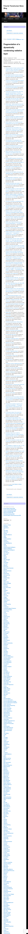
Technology (6, 920)
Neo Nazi (5, 802)
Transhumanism (7, 933)
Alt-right (5, 533)
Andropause (6, 541)
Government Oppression (8, 684)
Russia (5, 880)
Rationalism (6, 866)
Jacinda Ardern (7, 726)
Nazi (4, 801)
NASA (5, 795)
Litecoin (5, 749)
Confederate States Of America (10, 608)
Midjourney (6, 776)
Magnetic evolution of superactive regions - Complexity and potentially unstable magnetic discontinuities (14, 212)
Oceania (5, 820)
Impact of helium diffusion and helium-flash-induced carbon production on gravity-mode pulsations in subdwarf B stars (14, 477)
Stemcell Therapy (7, 912)
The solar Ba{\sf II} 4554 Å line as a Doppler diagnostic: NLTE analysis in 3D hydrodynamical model (15, 207)
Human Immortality (7, 708)
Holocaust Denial (7, 698)
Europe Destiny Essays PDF (9, 508)
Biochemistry (6, 573)
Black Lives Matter (7, 583)
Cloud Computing (7, 604)
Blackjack (5, 584)
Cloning (5, 602)
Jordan (5, 734)
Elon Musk (6, 636)
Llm (4, 751)
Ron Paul (5, 877)
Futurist (5, 669)
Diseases (5, 629)
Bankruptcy (6, 566)
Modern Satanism (7, 783)
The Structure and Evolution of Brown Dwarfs (14, 322)
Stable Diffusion (7, 908)
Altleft (5, 536)
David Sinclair (6, 622)
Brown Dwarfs (8, 315)
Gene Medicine (7, 672)
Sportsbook (6, 906)
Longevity (6, 752)
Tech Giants (6, 919)
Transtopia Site (10, 18)
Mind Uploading (7, 780)
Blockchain (6, 586)
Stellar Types (8, 312)
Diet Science (6, 627)
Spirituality (6, 904)
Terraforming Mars (7, 922)
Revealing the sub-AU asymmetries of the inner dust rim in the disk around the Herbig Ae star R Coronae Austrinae (15, 398)
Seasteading (6, 885)
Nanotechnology (7, 794)
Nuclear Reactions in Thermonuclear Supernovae (15, 384)
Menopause (6, 770)
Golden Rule (6, 683)
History (5, 695)
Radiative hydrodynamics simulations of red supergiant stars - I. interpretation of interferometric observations (14, 233)
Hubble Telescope (7, 704)
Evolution (5, 645)
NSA (4, 817)
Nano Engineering (7, 788)
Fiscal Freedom (7, 659)
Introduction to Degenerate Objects (12, 347)
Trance (5, 930)
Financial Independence (8, 656)
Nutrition (5, 819)
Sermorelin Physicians (8, 888)
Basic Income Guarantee (8, 568)
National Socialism (7, 797)
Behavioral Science (7, 570)
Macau (5, 756)
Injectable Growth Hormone (9, 720)
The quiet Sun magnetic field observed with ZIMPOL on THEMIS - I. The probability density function (15, 269)
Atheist (5, 558)
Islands (5, 724)
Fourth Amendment (7, 662)
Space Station (6, 898)
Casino (5, 591)
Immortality (6, 716)
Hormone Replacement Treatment (10, 702)
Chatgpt (5, 597)
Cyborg (5, 619)
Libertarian (6, 743)
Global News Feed (7, 681)
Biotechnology (6, 577)
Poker (5, 840)
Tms (4, 927)
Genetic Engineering (8, 676)
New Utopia (6, 812)
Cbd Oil (5, 594)
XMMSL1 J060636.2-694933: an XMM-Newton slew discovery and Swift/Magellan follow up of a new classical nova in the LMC (15, 196)
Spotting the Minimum (10, 317)
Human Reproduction (8, 711)
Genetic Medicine (7, 677)
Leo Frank (6, 738)
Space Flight (6, 897)
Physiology (6, 837)
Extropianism (6, 648)
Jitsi (4, 731)
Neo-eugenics (6, 804)
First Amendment (7, 658)
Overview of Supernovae (10, 372)
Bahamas (5, 565)
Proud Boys (6, 856)
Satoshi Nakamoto (7, 881)
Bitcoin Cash (6, 582)
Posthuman (6, 848)
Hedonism (6, 691)
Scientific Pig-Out (9, 359)
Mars (5, 761)
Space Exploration (7, 895)
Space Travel (6, 899)
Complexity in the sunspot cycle (12, 273)
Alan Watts (6, 530)
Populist (5, 844)
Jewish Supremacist (8, 730)
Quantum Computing (8, 862)
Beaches (5, 569)
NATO (5, 799)
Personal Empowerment (8, 833)
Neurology (6, 809)
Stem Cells (6, 910)
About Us (5, 21)
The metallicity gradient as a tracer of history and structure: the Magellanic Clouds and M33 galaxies (15, 190)
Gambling (6, 670)
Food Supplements (7, 661)
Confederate (6, 606)
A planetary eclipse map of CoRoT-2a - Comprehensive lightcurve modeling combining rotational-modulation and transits (14, 434)
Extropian (5, 647)
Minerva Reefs (6, 781)
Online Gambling (7, 824)
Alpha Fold (6, 532)
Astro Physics (15, 484)
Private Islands (7, 851)
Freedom (5, 665)
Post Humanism (7, 847)
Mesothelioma (6, 772)
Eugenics (5, 641)
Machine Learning (7, 758)
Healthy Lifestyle (7, 688)
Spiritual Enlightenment (8, 902)
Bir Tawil (5, 579)
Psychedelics (6, 859)
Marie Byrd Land (7, 759)
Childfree (5, 601)
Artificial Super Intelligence (9, 550)
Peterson (5, 834)
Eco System (6, 633)
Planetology (6, 838)
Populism (5, 842)
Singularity (6, 892)
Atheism (5, 557)
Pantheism (6, 827)
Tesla (5, 923)
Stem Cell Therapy (7, 909)
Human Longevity (7, 709)
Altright (5, 537)
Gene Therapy (6, 673)
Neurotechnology (7, 811)
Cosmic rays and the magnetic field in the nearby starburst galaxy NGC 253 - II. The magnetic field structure (15, 247)
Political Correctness (8, 841)
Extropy (5, 650)
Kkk (4, 736)
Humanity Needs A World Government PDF (12, 515)
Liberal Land (6, 741)
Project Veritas (6, 854)
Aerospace (6, 526)
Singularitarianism (7, 891)
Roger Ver (6, 876)
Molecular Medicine (7, 784)
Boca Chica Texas (7, 587)
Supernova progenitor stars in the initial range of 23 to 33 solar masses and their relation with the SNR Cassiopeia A (15, 290)
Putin (5, 860)
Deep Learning (6, 623)
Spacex (5, 901)
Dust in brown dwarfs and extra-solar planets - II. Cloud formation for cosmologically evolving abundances (15, 264)
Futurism (5, 668)
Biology (5, 576)
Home (5, 18)
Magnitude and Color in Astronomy (12, 308)
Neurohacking (6, 808)
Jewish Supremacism (8, 729)
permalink (10, 485)
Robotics (5, 873)
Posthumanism (7, 849)
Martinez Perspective (8, 765)
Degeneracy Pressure (10, 342)
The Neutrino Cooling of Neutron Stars (13, 367)
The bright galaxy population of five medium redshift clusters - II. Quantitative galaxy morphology (14, 258)
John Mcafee (6, 733)
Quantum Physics (7, 863)
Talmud (5, 917)
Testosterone (6, 924)
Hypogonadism (7, 712)
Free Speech (6, 663)
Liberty (5, 745)
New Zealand (6, 813)
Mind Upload (6, 779)
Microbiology (6, 773)
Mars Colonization (7, 762)
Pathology (6, 830)
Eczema (5, 634)
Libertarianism (6, 744)
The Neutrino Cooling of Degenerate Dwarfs (14, 363)
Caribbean (6, 590)
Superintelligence (7, 915)
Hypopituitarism (7, 713)
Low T (5, 755)
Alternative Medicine (8, 534)
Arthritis (5, 545)
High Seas (6, 694)
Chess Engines (7, 600)
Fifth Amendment (7, 655)
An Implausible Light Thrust (11, 334)
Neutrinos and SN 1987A (10, 392)
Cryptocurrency (7, 616)
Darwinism (6, 620)
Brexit (5, 588)
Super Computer (7, 913)
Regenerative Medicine (8, 869)
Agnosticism (6, 527)
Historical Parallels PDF (8, 512)
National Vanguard (7, 798)
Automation (6, 562)
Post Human (6, 845)
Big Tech (5, 572)
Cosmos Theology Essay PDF (10, 511)
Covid (5, 612)
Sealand (5, 884)
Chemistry (6, 598)
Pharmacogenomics (8, 836)
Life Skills (6, 748)
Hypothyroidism (7, 715)
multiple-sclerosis (7, 787)
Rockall (5, 874)
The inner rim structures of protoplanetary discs (15, 201)
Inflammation (6, 719)
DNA (4, 630)
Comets (5, 605)
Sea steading (6, 883)
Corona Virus (6, 611)
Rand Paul (6, 865)
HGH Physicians (7, 693)
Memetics (5, 769)
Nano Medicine (7, 790)
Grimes (5, 686)
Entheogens (6, 637)
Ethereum (5, 638)
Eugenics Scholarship (8, 643)
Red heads (6, 867)
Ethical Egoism (7, 640)
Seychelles (6, 890)
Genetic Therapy (7, 679)
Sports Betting (6, 905)
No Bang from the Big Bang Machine (12, 326)
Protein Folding (7, 855)
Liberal (5, 740)
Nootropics (6, 816)
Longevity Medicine (7, 754)
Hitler (5, 697)
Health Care (6, 687)
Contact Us (17, 18)
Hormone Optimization (8, 699)
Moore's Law (6, 786)
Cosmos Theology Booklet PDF (10, 509)
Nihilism (5, 815)
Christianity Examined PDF (9, 514)
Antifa (5, 544)
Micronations (6, 774)
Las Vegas (6, 737)
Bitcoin (5, 580)
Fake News (6, 651)
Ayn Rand (5, 563)
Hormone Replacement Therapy (10, 701)
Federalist (6, 654)
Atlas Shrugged (7, 559)
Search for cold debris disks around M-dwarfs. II (15, 162)
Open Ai (5, 826)
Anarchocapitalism (7, 538)
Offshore (5, 822)
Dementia (5, 626)
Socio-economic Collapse (9, 894)
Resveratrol (6, 872)
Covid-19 (5, 613)
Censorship (6, 595)
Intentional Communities (9, 723)
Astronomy (6, 554)
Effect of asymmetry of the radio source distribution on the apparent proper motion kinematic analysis (13, 153)
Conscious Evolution (8, 609)
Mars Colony (6, 763)
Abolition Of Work (7, 525)
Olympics (5, 823)
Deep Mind (6, 625)
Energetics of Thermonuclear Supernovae (13, 376)
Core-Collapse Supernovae (11, 388)
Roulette (5, 879)
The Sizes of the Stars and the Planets (13, 330)
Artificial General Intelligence (9, 547)
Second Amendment (8, 887)
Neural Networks (7, 806)
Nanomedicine (6, 791)
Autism (5, 561)
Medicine (5, 768)
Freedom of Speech (7, 666)
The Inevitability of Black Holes (11, 355)
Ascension (6, 551)
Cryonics (5, 615)
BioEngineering (7, 575)
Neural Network (7, 805)
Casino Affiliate (7, 593)
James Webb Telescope (8, 727)
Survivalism (6, 916)
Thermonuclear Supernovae (11, 380)
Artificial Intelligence (8, 548)
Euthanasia (6, 644)
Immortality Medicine (8, 718)
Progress (5, 852)
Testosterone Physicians (8, 926)
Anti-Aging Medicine (8, 543)
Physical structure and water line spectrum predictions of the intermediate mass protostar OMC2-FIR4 (14, 253)
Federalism (6, 652)
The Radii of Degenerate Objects (12, 351)
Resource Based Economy (9, 870)
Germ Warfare (6, 680)
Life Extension (6, 747)
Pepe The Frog (7, 831)
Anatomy (5, 540)
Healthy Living (6, 690)
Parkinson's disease (8, 829)
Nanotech (5, 792)
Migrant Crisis (6, 777)
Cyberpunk (6, 618)
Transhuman (6, 931)
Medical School (7, 766)
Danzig (17, 39)
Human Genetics (7, 706)
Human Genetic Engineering (9, 705)
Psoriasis (5, 858)
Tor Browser (6, 928)
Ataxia (5, 555)
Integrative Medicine (8, 722)
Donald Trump (6, 631)
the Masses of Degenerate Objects (12, 338)
